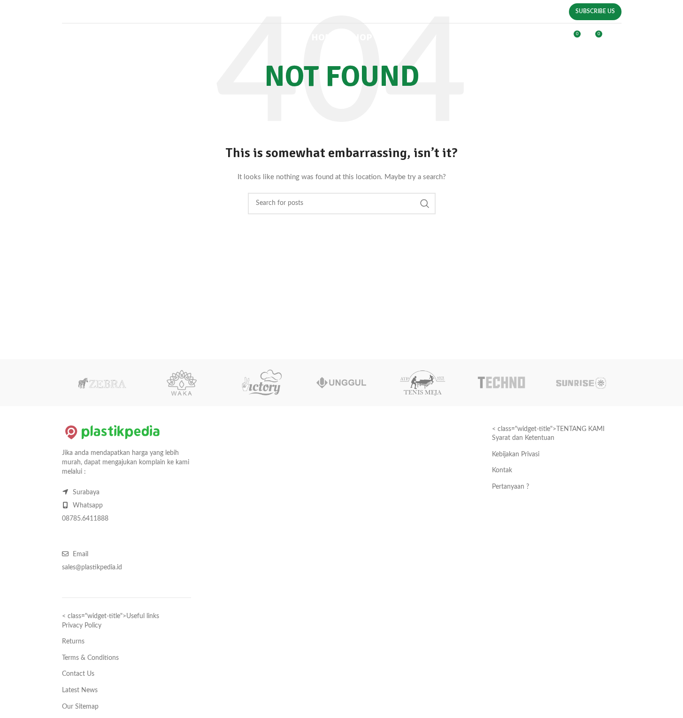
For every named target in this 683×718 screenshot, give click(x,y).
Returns (73, 641)
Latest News (80, 690)
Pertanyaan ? (510, 487)
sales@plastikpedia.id (272, 13)
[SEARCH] (425, 203)
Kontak (502, 470)
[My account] (553, 37)
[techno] (501, 382)
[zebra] (102, 382)
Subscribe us (595, 11)
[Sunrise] (581, 382)
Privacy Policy (81, 625)
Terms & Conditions (90, 658)
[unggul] (341, 382)
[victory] (261, 382)
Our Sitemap (80, 706)
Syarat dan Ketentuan (523, 438)
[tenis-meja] (421, 382)
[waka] (182, 382)
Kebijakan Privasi (515, 454)
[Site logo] (115, 37)
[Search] (533, 37)
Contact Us (78, 674)
